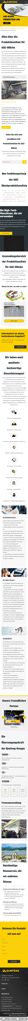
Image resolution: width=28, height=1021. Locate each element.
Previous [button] (3, 717)
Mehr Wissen (6, 127)
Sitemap (25, 1015)
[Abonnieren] (24, 162)
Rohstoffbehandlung (8, 102)
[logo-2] (14, 971)
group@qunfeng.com (8, 997)
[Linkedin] (5, 980)
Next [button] (24, 717)
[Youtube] (8, 980)
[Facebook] (2, 980)
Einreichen (14, 961)
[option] (14, 312)
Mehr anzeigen (14, 321)
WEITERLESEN (6, 233)
